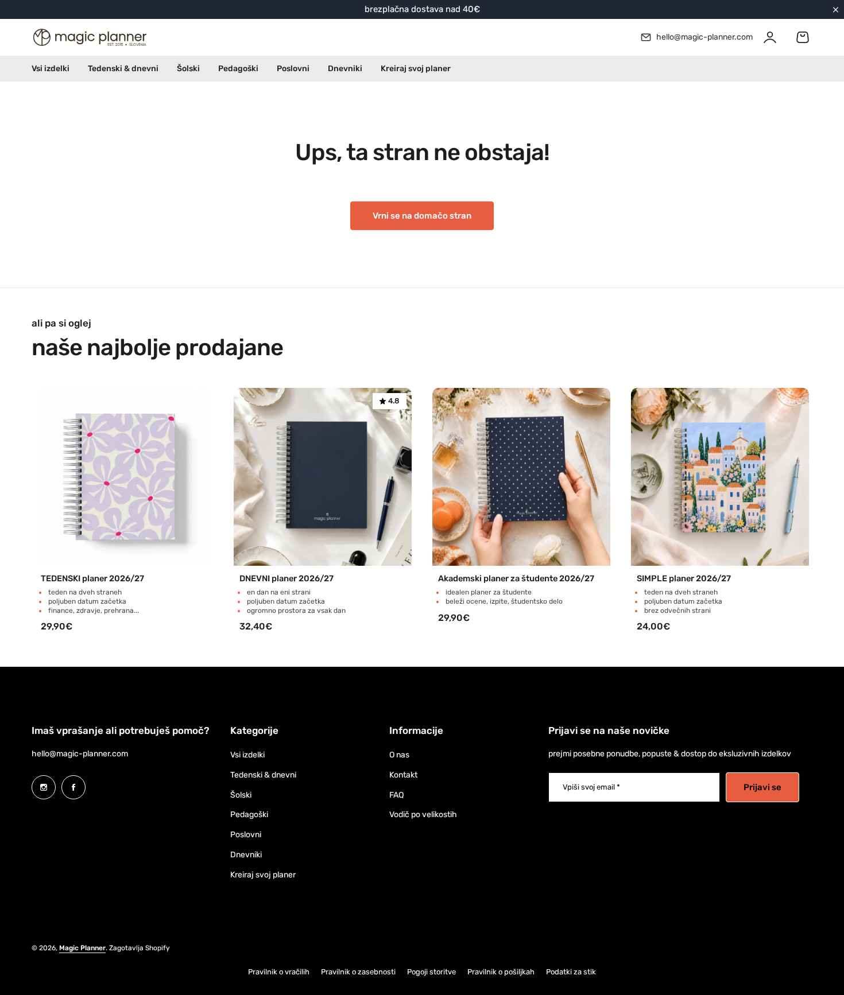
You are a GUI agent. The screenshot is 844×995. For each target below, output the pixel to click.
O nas (399, 755)
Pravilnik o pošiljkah (501, 971)
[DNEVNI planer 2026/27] (323, 477)
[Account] (770, 37)
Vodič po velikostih (423, 814)
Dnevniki (246, 855)
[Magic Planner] (89, 37)
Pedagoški (249, 814)
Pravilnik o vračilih (278, 971)
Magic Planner (82, 948)
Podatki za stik (571, 971)
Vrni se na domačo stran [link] (422, 216)
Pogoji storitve (431, 971)
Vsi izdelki (247, 755)
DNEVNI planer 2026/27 (286, 579)
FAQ (396, 795)
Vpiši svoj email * (591, 787)
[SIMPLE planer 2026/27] (720, 477)
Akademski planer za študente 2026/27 (516, 579)
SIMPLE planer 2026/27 (684, 579)
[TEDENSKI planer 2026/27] (124, 477)
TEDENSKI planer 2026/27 (92, 579)
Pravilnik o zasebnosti (358, 971)
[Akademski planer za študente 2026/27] (521, 477)
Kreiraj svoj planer (263, 875)
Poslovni (245, 834)
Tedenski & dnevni (263, 775)
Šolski (240, 795)
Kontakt (403, 775)
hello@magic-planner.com (80, 754)
